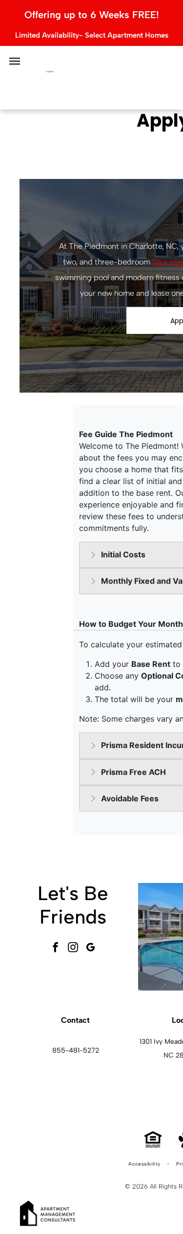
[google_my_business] (91, 948)
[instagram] (73, 948)
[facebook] (55, 948)
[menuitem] (145, 1164)
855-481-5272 (75, 1050)
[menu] (14, 61)
